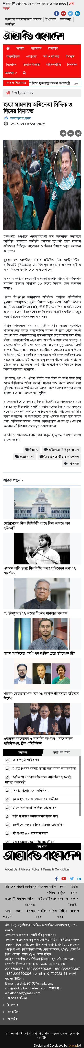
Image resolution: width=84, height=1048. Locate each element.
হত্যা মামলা (27, 457)
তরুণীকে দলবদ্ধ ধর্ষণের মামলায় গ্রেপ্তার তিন (38, 825)
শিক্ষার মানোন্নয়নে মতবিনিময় (30, 790)
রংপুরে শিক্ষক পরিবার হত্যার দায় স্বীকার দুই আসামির (44, 768)
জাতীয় (20, 48)
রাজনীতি (53, 48)
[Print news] (78, 133)
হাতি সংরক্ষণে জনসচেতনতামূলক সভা (35, 816)
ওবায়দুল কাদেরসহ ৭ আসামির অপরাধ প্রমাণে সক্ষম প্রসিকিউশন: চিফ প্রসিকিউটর (38, 741)
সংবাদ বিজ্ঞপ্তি (31, 64)
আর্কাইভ (10, 24)
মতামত (64, 899)
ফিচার (74, 886)
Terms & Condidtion (56, 869)
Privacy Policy (30, 869)
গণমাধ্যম (54, 899)
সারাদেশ (36, 48)
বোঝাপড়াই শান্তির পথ (26, 760)
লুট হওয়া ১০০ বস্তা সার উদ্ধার (30, 833)
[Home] (8, 48)
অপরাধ (75, 911)
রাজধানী (10, 899)
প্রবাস (74, 893)
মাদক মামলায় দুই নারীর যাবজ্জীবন (33, 842)
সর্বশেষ (22, 752)
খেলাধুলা (31, 56)
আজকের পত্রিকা (17, 998)
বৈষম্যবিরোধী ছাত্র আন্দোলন (61, 457)
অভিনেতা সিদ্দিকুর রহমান (64, 450)
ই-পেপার (51, 19)
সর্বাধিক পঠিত (61, 752)
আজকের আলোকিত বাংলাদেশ (23, 19)
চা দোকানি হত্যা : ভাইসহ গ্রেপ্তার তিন (34, 807)
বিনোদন (11, 64)
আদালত (74, 463)
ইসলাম (70, 56)
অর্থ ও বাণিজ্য (51, 56)
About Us (11, 869)
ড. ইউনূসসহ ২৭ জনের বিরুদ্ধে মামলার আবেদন (35, 613)
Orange (75, 1045)
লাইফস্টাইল (53, 64)
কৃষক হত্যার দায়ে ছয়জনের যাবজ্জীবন (35, 799)
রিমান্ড (34, 450)
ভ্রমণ (18, 911)
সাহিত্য (53, 911)
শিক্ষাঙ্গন (72, 64)
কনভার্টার (65, 19)
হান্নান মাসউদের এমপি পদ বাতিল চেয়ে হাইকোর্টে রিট (39, 653)
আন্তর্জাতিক (13, 56)
